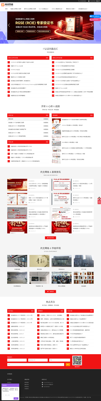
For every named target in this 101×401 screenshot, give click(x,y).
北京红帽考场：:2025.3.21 (17, 337)
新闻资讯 (27, 386)
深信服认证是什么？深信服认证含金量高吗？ (82, 315)
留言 (68, 364)
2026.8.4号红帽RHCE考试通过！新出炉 (72, 125)
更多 (47, 57)
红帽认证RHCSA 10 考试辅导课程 (17, 136)
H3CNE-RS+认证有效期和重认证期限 (64, 69)
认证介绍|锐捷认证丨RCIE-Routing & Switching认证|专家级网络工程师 (29, 84)
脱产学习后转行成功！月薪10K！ (49, 348)
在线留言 (27, 388)
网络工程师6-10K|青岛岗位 (47, 337)
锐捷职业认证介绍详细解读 (18, 95)
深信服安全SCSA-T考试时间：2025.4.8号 (22, 319)
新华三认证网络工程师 (30, 8)
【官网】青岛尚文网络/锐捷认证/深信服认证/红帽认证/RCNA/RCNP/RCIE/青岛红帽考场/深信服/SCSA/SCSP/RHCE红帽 (51, 397)
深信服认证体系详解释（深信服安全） (21, 80)
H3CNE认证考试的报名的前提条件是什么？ (66, 77)
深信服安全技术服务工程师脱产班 (17, 129)
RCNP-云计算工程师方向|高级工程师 (20, 73)
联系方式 (44, 379)
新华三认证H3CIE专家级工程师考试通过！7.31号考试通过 (77, 148)
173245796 (95, 1)
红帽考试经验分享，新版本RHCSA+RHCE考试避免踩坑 (25, 161)
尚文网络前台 (17, 286)
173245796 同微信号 (48, 384)
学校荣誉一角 (39, 286)
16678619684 (83, 1)
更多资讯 (51, 237)
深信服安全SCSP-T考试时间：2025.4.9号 (21, 315)
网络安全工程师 (70, 8)
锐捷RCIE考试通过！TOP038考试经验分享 (22, 157)
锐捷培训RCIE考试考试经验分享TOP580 (21, 146)
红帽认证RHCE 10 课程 (14, 132)
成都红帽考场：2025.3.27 (17, 326)
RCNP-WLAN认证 (15, 69)
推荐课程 (27, 382)
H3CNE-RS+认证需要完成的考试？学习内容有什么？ (69, 73)
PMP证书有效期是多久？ (76, 333)
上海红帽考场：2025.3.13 (17, 341)
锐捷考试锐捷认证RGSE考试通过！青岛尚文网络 (74, 131)
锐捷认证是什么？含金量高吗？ (78, 319)
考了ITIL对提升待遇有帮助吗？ (78, 337)
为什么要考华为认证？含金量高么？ (79, 345)
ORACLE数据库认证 (57, 8)
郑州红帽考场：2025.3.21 (18, 348)
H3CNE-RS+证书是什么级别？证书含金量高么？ (67, 80)
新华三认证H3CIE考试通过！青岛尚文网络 (73, 159)
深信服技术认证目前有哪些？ (18, 88)
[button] (47, 38)
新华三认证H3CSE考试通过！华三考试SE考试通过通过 (76, 136)
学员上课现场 (61, 286)
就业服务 (83, 286)
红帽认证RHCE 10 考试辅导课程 (16, 126)
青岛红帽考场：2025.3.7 (17, 333)
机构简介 (9, 382)
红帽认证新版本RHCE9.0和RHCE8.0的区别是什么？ (68, 95)
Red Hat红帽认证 (43, 8)
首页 (6, 8)
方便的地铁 (17, 269)
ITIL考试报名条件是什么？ (77, 341)
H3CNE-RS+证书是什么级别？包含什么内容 (22, 62)
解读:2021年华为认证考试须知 (78, 348)
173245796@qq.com (48, 382)
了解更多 (51, 291)
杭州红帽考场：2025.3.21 (18, 345)
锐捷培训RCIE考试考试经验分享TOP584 (21, 150)
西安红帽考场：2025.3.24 (18, 330)
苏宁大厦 (83, 269)
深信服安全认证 (82, 8)
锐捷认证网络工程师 (15, 8)
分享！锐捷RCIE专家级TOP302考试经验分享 (22, 153)
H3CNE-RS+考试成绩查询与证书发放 (64, 66)
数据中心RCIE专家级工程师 (18, 77)
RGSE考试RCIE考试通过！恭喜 (70, 142)
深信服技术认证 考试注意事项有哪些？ (21, 91)
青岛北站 (39, 269)
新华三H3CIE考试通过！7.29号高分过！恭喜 (73, 153)
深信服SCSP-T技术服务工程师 (16, 122)
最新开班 (27, 384)
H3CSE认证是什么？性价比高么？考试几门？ (67, 62)
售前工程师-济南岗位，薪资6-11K (49, 345)
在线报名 (46, 122)
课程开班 (27, 379)
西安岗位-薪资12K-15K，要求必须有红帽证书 (52, 333)
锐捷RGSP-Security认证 (17, 66)
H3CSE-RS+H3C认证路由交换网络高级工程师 (67, 84)
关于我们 (9, 379)
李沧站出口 (62, 269)
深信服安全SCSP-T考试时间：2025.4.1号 (21, 322)
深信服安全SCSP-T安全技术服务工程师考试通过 (74, 119)
